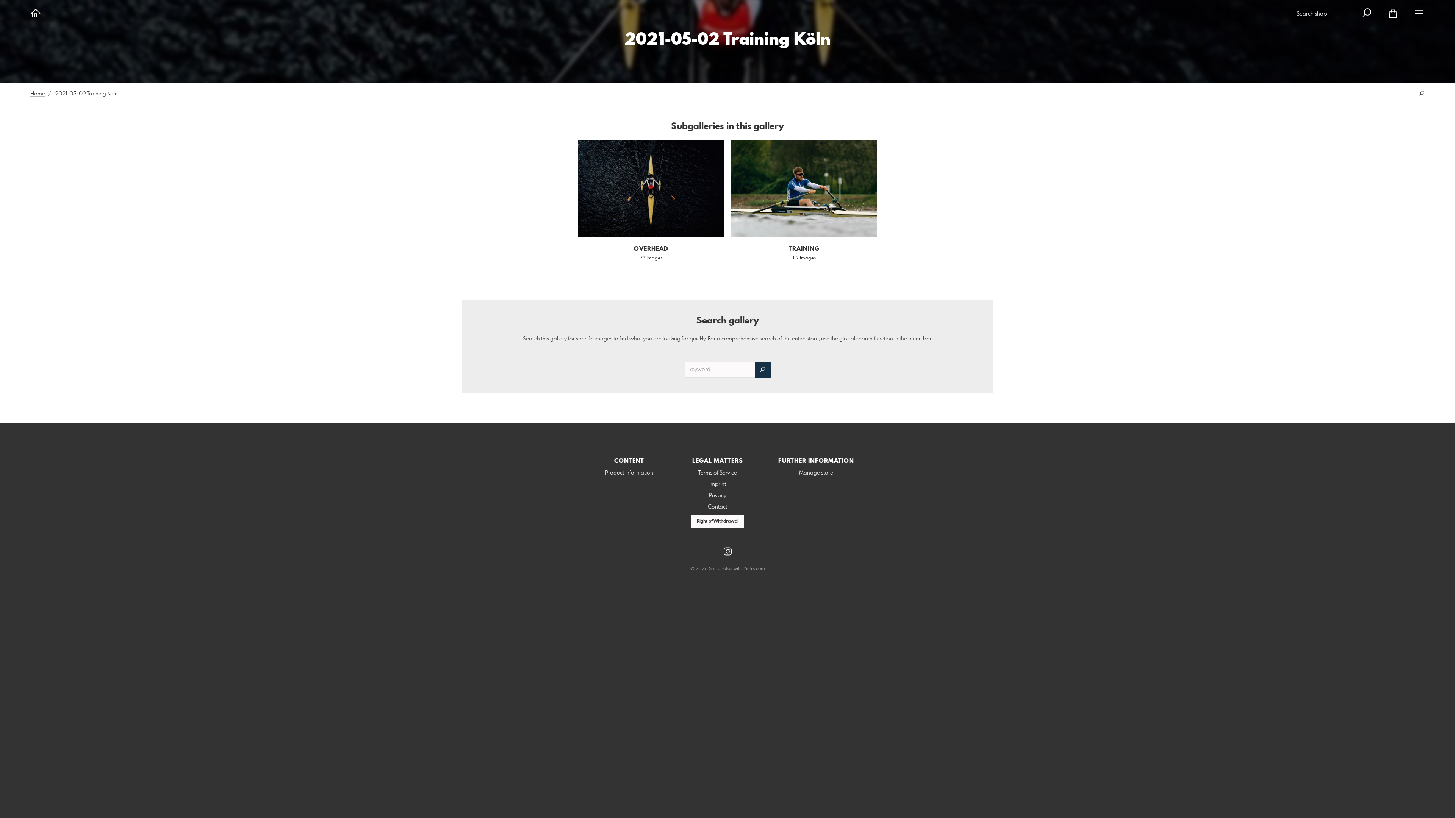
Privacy (717, 495)
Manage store (816, 473)
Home (37, 94)
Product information (629, 473)
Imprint (717, 484)
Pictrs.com (754, 569)
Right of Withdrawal (717, 521)
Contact (717, 507)
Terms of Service (717, 473)
